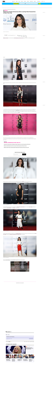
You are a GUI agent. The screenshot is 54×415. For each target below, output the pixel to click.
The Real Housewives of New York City (11, 9)
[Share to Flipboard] (24, 35)
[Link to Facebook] (41, 1)
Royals (22, 1)
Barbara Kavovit (18, 233)
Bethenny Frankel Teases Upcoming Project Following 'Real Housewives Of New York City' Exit (16, 147)
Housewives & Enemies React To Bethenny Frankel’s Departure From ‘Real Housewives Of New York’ (17, 144)
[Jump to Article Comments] (17, 35)
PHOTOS (25, 1)
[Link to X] (44, 1)
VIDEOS (28, 1)
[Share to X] (21, 35)
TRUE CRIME (31, 1)
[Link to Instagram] (43, 1)
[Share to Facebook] (19, 35)
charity (23, 181)
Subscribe (38, 1)
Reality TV (13, 1)
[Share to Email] (26, 35)
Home (4, 9)
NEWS (16, 1)
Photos (6, 9)
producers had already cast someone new (15, 234)
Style (19, 1)
